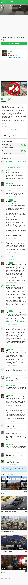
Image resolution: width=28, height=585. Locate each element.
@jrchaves (8, 446)
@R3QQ (8, 243)
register (18, 468)
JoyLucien (8, 377)
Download (15, 43)
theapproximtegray (10, 285)
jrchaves (8, 432)
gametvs (8, 242)
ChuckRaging (9, 256)
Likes (13, 99)
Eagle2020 (8, 190)
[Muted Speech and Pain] (14, 88)
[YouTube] (9, 53)
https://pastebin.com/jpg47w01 (13, 237)
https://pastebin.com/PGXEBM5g (14, 412)
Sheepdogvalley (10, 461)
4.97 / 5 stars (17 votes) (5, 102)
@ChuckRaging (10, 264)
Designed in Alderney (5, 578)
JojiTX (7, 171)
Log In (13, 468)
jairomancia (9, 161)
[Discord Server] (10, 53)
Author (11, 183)
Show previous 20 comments (14, 167)
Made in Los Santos (5, 580)
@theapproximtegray (11, 312)
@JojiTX (8, 185)
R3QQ (10, 51)
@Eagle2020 (9, 201)
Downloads (6, 99)
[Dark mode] (24, 2)
